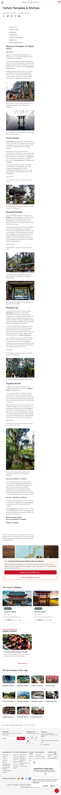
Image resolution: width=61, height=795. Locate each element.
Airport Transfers (23, 766)
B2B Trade (5, 760)
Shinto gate (30, 156)
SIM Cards (31, 756)
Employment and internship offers (6, 765)
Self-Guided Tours (15, 759)
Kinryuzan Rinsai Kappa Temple (15, 652)
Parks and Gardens (9, 701)
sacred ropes (17, 168)
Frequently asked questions (6, 768)
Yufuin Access (13, 40)
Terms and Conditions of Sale (27, 784)
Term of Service (25, 787)
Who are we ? (5, 754)
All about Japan (56, 757)
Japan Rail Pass (23, 754)
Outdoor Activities (23, 701)
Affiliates (4, 758)
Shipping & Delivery (7, 770)
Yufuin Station (29, 502)
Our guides (15, 764)
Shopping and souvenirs (9, 717)
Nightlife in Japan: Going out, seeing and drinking (9, 685)
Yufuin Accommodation (16, 37)
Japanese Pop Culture (23, 717)
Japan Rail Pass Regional (23, 760)
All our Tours (16, 754)
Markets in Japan (23, 685)
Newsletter (5, 756)
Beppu (7, 725)
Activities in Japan (50, 755)
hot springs (30, 61)
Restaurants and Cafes (52, 701)
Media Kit (5, 762)
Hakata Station (13, 508)
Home (4, 725)
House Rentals (38, 754)
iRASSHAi (5, 772)
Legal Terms (15, 784)
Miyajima (29, 160)
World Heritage (18, 160)
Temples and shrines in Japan (16, 725)
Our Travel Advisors (15, 767)
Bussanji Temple (14, 29)
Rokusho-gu (13, 32)
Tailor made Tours (16, 762)
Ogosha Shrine (14, 34)
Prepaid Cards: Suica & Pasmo (24, 763)
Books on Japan (12, 523)
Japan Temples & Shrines (16, 42)
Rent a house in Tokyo (40, 756)
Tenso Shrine (13, 27)
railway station (19, 483)
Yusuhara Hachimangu (25, 335)
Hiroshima (9, 162)
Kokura (29, 510)
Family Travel (50, 685)
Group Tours (16, 756)
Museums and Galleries (37, 701)
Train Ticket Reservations (22, 757)
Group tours (7, 608)
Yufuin (8, 55)
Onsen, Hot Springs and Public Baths (37, 685)
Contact (9, 784)
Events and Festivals (37, 717)
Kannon (13, 234)
